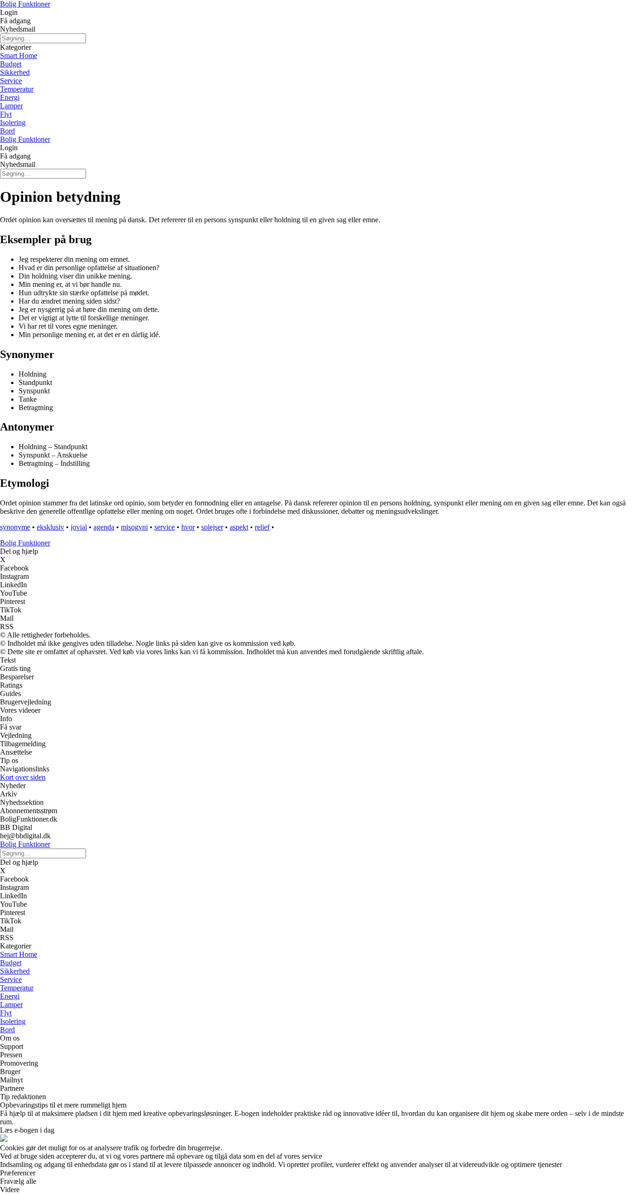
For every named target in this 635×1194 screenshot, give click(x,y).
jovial (79, 527)
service (164, 527)
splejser (212, 527)
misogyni (134, 527)
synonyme (15, 527)
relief (262, 527)
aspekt (239, 527)
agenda (103, 527)
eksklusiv (50, 527)
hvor (188, 527)
